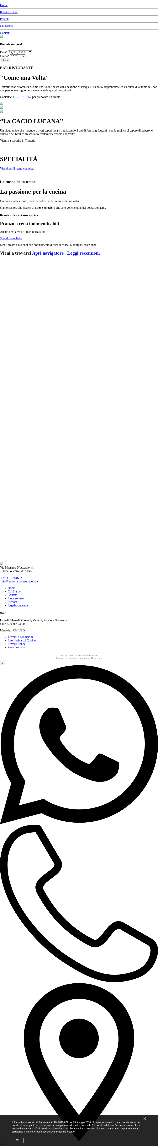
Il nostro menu (9, 12)
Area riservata (16, 647)
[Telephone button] (79, 981)
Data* (3, 52)
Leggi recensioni (83, 253)
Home (4, 5)
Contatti (5, 33)
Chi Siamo (6, 26)
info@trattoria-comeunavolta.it (19, 581)
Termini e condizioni (20, 637)
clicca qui (62, 1128)
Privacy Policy (16, 644)
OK (18, 1140)
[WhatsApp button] (79, 823)
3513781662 (23, 97)
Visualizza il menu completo (17, 168)
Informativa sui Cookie (22, 640)
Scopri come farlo (11, 238)
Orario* (4, 56)
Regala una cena (18, 605)
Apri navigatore (48, 253)
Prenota (4, 19)
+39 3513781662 (11, 578)
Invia (5, 60)
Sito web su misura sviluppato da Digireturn (79, 658)
